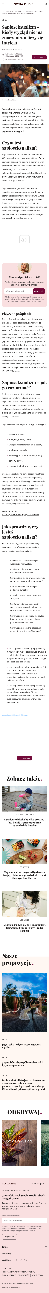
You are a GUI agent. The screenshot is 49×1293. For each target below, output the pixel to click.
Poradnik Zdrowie (13, 715)
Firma (4, 1247)
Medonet (24, 715)
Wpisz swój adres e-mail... (11, 1215)
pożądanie (7, 370)
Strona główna (7, 11)
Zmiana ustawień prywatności (15, 1275)
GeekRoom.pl (15, 1287)
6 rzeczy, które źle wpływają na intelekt (20, 515)
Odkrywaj (6, 1253)
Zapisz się (39, 291)
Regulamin (7, 1269)
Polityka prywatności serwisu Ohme (18, 1272)
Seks (22, 11)
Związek (17, 11)
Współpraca (38, 1275)
